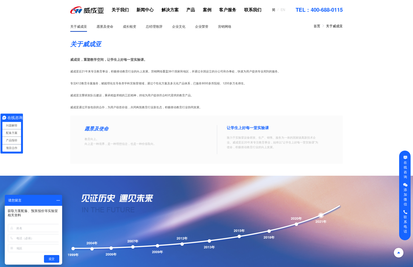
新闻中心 (145, 9)
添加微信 (405, 196)
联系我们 (252, 9)
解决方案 (170, 9)
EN (283, 9)
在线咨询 (405, 169)
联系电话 (405, 224)
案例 (207, 9)
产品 (190, 9)
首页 (317, 25)
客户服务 (227, 9)
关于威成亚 (334, 25)
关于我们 (120, 9)
